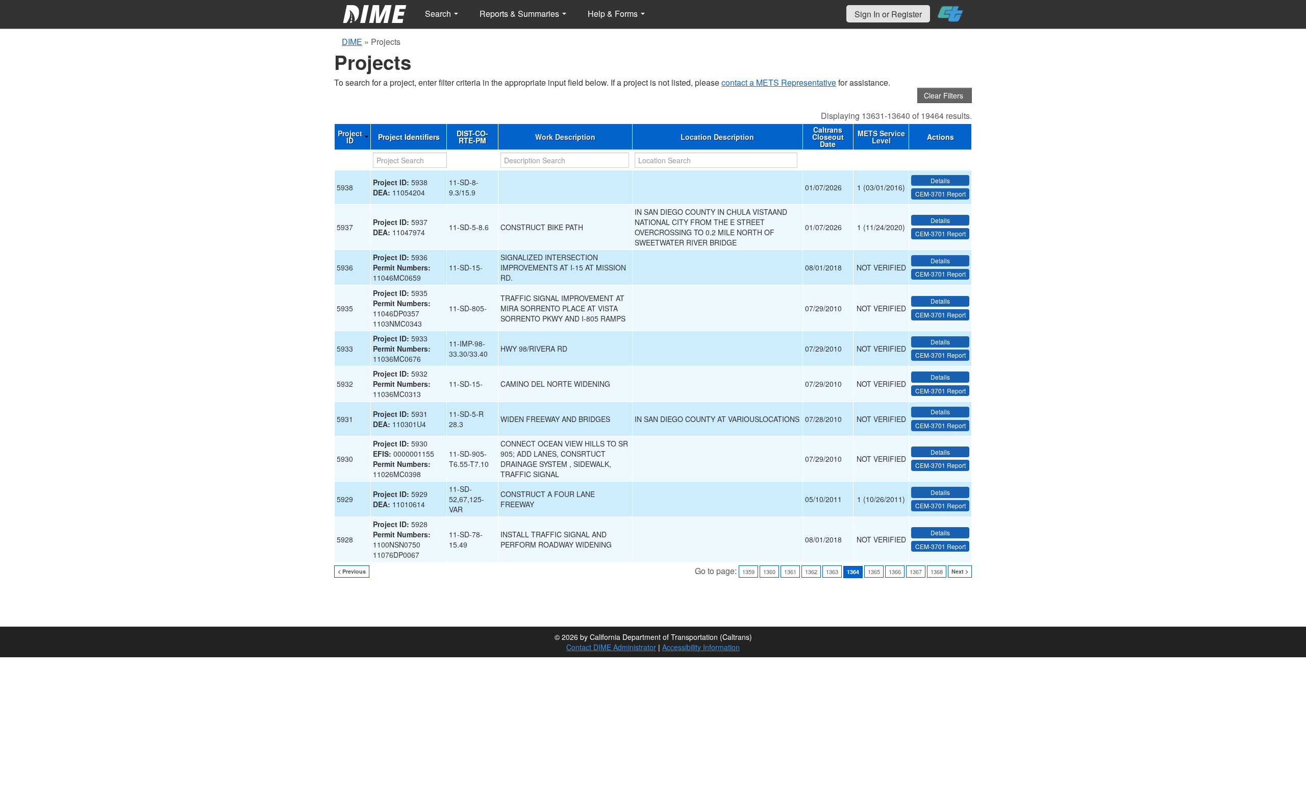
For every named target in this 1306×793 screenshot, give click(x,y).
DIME (352, 41)
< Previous (352, 571)
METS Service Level (881, 137)
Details (940, 180)
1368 (937, 571)
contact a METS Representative (778, 82)
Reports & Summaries (520, 13)
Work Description (565, 136)
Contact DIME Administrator (611, 647)
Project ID (350, 137)
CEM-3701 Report (940, 193)
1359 (748, 571)
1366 (895, 571)
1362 (811, 571)
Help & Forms (614, 13)
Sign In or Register (888, 14)
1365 (874, 571)
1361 (790, 571)
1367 (916, 571)
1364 (853, 572)
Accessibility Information (701, 647)
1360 (769, 571)
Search (439, 13)
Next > (959, 571)
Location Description (717, 136)
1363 (832, 571)
